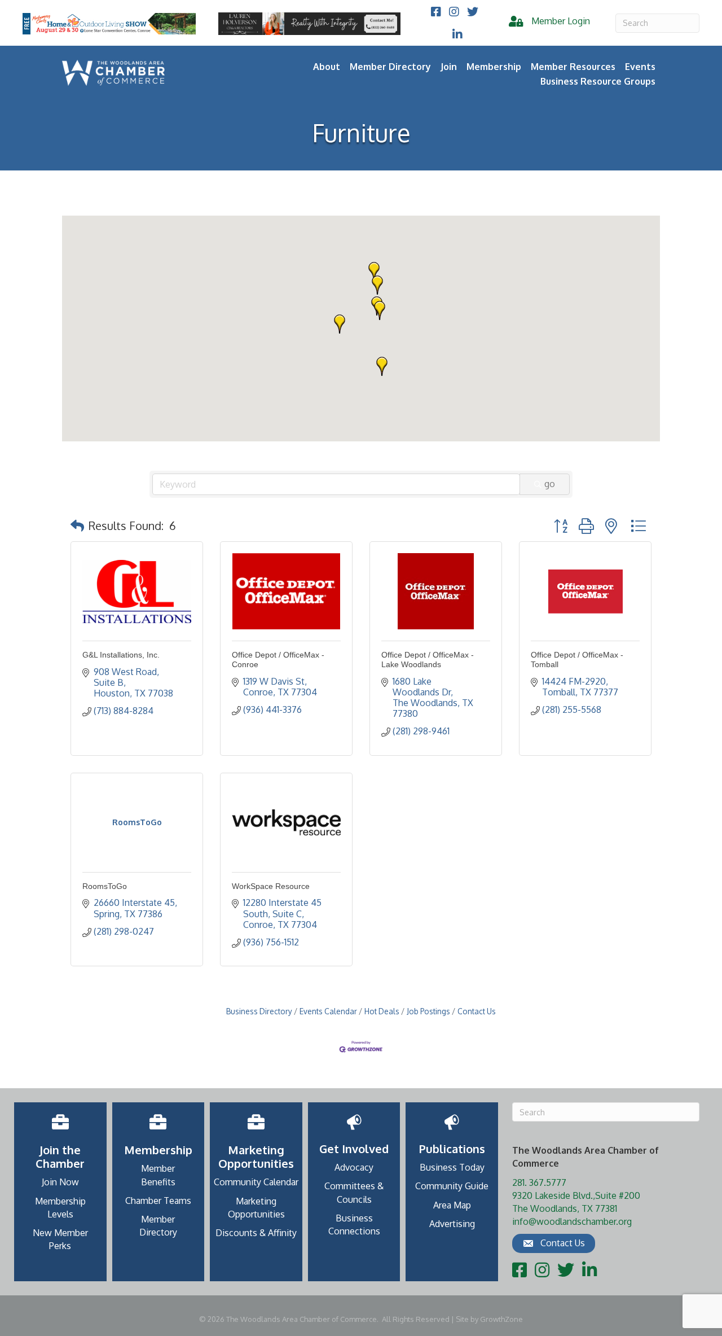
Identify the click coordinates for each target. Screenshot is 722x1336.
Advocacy (353, 1167)
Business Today (452, 1167)
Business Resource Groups (597, 81)
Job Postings (428, 1011)
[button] (377, 285)
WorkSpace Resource (271, 886)
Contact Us (476, 1011)
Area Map (452, 1205)
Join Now (60, 1182)
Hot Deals (381, 1011)
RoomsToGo (104, 886)
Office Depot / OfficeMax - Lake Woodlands (427, 659)
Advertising (452, 1223)
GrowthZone (501, 1319)
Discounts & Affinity (256, 1232)
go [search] (549, 483)
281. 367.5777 (539, 1182)
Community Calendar (256, 1182)
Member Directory (390, 66)
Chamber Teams (158, 1200)
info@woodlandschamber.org (572, 1221)
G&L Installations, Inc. (121, 654)
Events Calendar (328, 1011)
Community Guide (451, 1186)
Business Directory (259, 1011)
